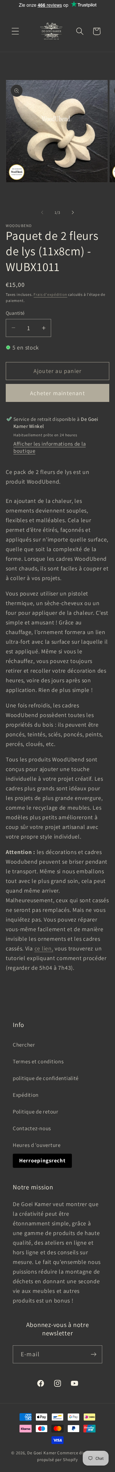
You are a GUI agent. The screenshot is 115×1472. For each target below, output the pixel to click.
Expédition (26, 1094)
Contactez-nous (32, 1128)
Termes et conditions (38, 1061)
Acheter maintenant (57, 393)
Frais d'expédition (50, 294)
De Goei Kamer (41, 1453)
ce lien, (43, 948)
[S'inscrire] (93, 1354)
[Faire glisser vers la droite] (73, 212)
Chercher (24, 1044)
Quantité (15, 313)
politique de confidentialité (46, 1078)
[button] (15, 31)
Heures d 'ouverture (37, 1145)
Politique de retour (35, 1111)
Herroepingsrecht (42, 1160)
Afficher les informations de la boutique (49, 447)
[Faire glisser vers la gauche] (42, 212)
